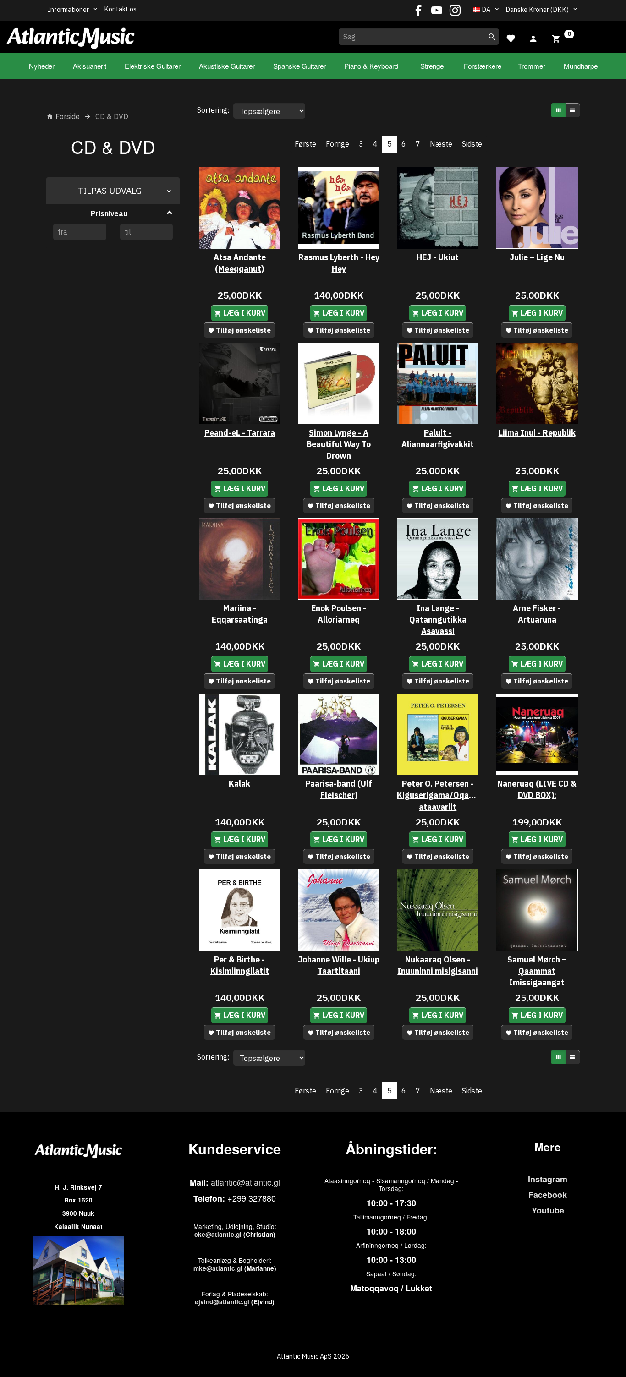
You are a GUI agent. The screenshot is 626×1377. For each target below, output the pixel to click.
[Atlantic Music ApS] (70, 35)
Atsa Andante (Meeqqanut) (240, 263)
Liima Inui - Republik (537, 432)
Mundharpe (581, 66)
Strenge (432, 66)
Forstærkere (482, 66)
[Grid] (558, 110)
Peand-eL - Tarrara (239, 432)
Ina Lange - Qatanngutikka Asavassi (438, 619)
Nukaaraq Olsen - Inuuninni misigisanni (437, 965)
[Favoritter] (510, 37)
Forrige (337, 143)
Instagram (547, 1179)
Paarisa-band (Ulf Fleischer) (338, 789)
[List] (572, 110)
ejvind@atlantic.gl (222, 1301)
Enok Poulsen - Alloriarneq (338, 614)
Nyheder (42, 66)
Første (305, 143)
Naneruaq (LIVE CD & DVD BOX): (537, 789)
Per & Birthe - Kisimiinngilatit (239, 965)
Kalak (239, 783)
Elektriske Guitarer (153, 66)
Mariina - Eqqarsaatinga (240, 614)
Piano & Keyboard (371, 66)
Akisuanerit (89, 66)
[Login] (533, 37)
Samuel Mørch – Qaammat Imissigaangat (537, 971)
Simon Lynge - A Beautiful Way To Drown (339, 444)
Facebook (547, 1195)
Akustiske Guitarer (227, 66)
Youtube (548, 1210)
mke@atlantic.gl (217, 1268)
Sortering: (213, 110)
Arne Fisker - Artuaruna (537, 614)
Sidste (472, 143)
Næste (441, 143)
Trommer (531, 66)
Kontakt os (120, 9)
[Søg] (492, 37)
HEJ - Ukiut (438, 257)
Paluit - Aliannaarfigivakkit (437, 438)
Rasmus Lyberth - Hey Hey (338, 263)
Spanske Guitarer (299, 66)
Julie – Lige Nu (537, 257)
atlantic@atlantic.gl (245, 1182)
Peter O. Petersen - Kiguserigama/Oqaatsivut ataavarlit (437, 795)
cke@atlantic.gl (218, 1234)
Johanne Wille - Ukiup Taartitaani (338, 965)
